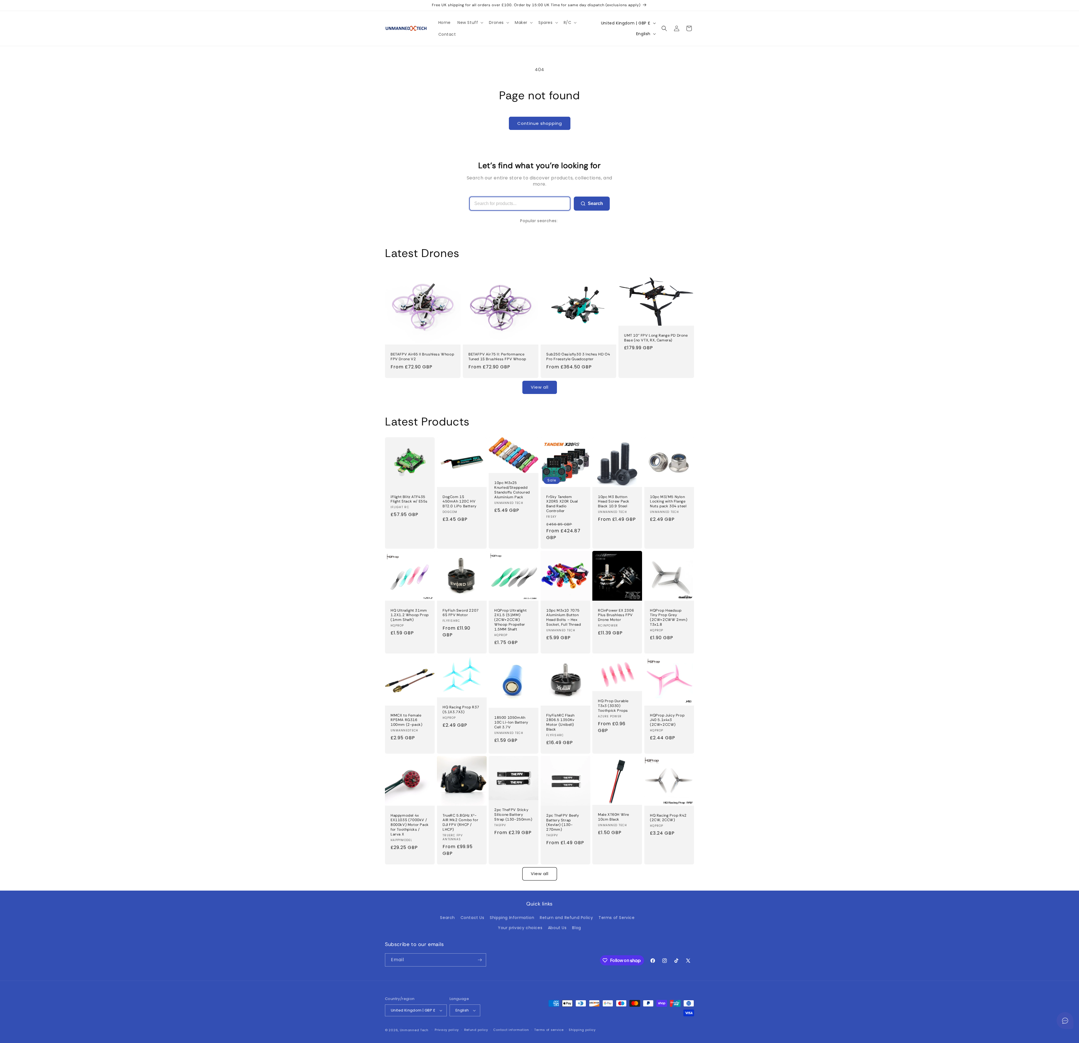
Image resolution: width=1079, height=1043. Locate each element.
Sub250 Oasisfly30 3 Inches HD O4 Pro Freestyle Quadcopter (578, 356)
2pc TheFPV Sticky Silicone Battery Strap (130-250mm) (513, 815)
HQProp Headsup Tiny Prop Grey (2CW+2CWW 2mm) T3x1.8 (668, 617)
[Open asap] (1065, 1020)
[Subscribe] (479, 960)
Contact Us (472, 917)
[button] (470, 22)
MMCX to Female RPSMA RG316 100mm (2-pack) (406, 720)
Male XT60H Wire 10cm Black (613, 817)
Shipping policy (582, 1030)
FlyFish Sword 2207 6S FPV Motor (461, 612)
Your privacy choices (520, 928)
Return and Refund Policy (566, 917)
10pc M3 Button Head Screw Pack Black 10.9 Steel (613, 501)
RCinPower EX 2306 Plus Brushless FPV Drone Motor (616, 615)
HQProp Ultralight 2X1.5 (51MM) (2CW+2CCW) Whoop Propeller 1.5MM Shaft (510, 620)
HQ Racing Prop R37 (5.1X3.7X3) (461, 709)
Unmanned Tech (414, 1030)
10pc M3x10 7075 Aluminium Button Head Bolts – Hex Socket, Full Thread (563, 617)
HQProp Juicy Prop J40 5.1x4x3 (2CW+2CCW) (667, 720)
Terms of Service (617, 917)
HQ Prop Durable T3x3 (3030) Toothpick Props (613, 706)
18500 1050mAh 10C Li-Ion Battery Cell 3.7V (511, 722)
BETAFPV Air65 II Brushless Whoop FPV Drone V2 (422, 356)
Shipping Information (512, 917)
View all (539, 387)
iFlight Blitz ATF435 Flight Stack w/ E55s (409, 499)
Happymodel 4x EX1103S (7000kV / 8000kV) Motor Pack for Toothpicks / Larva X (410, 825)
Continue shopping (539, 123)
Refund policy (476, 1030)
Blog (576, 928)
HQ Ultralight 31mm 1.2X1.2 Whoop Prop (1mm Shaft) (410, 615)
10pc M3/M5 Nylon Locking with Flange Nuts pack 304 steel (668, 501)
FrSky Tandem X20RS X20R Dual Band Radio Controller (562, 503)
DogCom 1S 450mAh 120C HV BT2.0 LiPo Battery (460, 501)
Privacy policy (447, 1030)
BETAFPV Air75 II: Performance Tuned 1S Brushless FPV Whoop (497, 356)
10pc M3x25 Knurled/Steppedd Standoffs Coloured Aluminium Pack (512, 490)
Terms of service (548, 1030)
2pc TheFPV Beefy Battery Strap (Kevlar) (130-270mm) (562, 822)
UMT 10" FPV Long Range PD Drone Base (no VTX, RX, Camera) (656, 337)
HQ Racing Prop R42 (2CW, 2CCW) (668, 817)
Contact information (511, 1030)
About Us (557, 928)
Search (595, 203)
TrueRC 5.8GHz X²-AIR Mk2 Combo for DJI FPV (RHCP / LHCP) (460, 822)
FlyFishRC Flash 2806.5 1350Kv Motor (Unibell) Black (560, 722)
